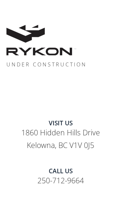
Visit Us (61, 123)
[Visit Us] (60, 114)
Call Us (61, 171)
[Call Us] (60, 162)
